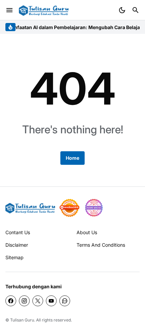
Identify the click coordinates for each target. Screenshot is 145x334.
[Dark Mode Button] (122, 10)
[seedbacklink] (69, 208)
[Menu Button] (9, 10)
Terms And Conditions (101, 245)
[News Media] (94, 208)
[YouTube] (51, 300)
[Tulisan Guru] (44, 10)
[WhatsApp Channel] (64, 300)
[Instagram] (24, 300)
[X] (37, 300)
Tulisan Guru (22, 319)
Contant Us (17, 232)
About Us (87, 232)
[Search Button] (135, 10)
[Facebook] (10, 300)
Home (72, 158)
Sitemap (14, 257)
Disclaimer (16, 245)
